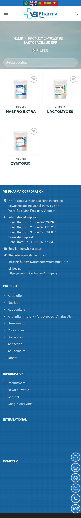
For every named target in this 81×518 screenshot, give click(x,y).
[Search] (76, 13)
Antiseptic (15, 344)
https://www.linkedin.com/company (33, 273)
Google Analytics (20, 404)
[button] (5, 13)
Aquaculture (16, 309)
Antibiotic (15, 296)
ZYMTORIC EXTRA (21, 164)
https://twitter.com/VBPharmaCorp (43, 262)
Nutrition (14, 302)
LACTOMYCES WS (60, 112)
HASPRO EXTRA (21, 112)
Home (18, 39)
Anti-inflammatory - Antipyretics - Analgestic (40, 316)
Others (12, 358)
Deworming (16, 323)
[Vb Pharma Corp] (40, 13)
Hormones (15, 337)
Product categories (45, 39)
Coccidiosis (16, 330)
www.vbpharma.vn (33, 255)
